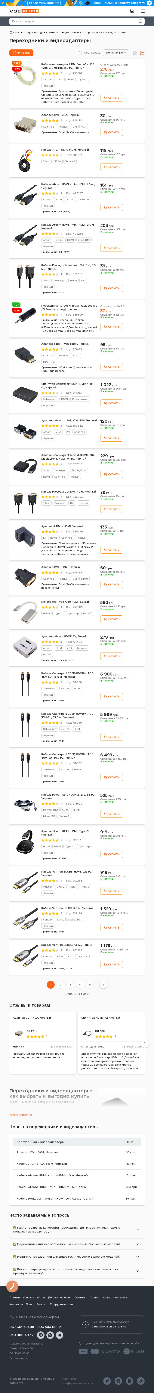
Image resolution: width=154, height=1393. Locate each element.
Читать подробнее (20, 1114)
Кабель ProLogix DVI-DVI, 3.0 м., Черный (68, 491)
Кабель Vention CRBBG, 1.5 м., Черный (67, 944)
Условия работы (34, 1297)
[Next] (144, 1043)
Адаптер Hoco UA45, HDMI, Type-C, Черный (65, 833)
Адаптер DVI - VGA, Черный (60, 114)
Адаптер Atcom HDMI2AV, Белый (63, 636)
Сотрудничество (61, 1304)
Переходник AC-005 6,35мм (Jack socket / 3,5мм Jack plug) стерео (69, 307)
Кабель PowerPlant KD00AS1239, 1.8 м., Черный (68, 796)
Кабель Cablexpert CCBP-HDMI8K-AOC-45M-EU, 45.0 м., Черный (67, 675)
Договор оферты (59, 1297)
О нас (29, 1304)
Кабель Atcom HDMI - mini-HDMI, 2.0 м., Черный (68, 226)
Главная (18, 32)
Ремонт (41, 1304)
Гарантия (80, 1297)
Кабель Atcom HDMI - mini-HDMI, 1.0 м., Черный (68, 186)
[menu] (141, 11)
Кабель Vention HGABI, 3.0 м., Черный (67, 908)
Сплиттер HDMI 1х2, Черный (100, 1017)
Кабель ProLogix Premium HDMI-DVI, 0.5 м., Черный (68, 267)
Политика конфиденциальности (77, 1381)
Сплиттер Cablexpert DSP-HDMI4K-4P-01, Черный (67, 385)
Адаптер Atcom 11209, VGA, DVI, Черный (69, 420)
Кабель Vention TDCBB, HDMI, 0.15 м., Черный (66, 873)
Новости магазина (115, 1297)
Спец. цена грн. (113, 73)
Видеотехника (71, 32)
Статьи (94, 1297)
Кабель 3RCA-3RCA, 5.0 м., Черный (65, 149)
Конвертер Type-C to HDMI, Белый (65, 601)
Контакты (16, 1304)
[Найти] (141, 21)
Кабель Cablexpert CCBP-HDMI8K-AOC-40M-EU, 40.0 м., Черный (67, 756)
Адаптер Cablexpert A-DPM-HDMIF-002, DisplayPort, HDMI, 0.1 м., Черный (68, 457)
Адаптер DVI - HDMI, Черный (61, 567)
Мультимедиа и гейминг (42, 32)
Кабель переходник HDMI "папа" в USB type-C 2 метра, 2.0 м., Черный (67, 66)
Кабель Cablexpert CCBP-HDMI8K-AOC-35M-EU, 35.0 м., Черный (67, 715)
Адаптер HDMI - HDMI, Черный (62, 526)
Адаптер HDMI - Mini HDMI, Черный (65, 343)
